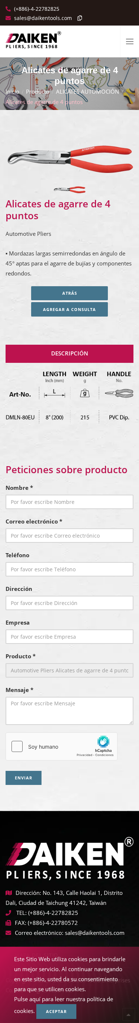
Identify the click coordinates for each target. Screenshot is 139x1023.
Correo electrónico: (39, 932)
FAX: (20, 922)
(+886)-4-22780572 (53, 922)
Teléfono (17, 555)
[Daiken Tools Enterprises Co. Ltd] (33, 37)
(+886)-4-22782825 (36, 8)
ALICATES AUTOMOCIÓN (87, 91)
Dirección (19, 588)
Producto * (21, 656)
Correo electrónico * (34, 521)
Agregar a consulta (69, 309)
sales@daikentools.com (95, 932)
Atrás (69, 293)
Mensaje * (19, 689)
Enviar (23, 777)
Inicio (12, 91)
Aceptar (56, 1011)
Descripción (69, 353)
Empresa (18, 622)
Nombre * (19, 487)
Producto (37, 91)
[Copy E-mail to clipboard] (78, 17)
